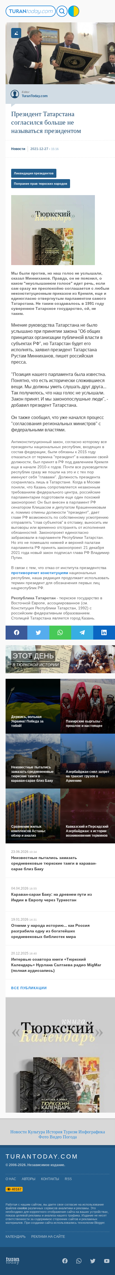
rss (68, 1179)
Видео (56, 1136)
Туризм (70, 1131)
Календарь (16, 1237)
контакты (50, 1179)
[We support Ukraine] (73, 11)
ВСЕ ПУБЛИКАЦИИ (29, 988)
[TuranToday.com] (31, 11)
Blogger (99, 1222)
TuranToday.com (42, 1156)
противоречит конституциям (39, 572)
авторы (28, 1179)
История (54, 1131)
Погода (70, 1136)
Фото (44, 1136)
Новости (18, 1131)
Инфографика (91, 1131)
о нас (11, 1179)
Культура (36, 1131)
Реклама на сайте (48, 1237)
